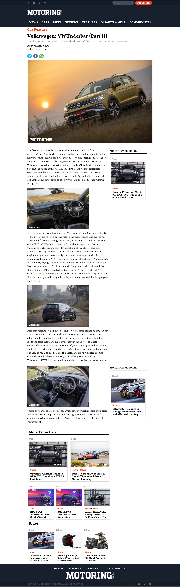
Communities (140, 22)
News (33, 22)
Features (89, 22)
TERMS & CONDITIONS (115, 568)
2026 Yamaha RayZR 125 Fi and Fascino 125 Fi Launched (96, 558)
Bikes (57, 22)
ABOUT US (59, 568)
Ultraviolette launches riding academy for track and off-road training (127, 411)
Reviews (71, 22)
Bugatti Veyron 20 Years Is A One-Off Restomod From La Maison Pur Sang (88, 476)
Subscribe (143, 3)
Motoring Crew (40, 46)
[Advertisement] (131, 448)
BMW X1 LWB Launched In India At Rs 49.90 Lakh (67, 514)
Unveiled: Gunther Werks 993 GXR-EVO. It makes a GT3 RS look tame (127, 195)
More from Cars (43, 432)
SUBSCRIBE (93, 568)
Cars (45, 22)
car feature (37, 30)
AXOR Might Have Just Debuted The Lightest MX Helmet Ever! (68, 558)
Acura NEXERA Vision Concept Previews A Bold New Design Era (95, 514)
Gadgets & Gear (113, 22)
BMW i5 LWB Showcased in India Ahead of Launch (39, 514)
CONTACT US (75, 568)
